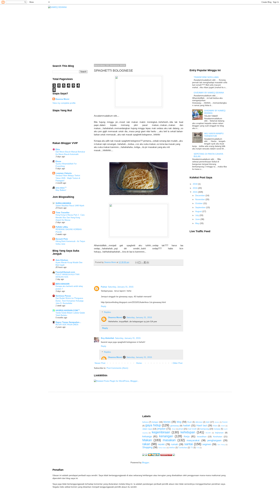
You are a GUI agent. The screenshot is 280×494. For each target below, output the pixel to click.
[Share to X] (142, 262)
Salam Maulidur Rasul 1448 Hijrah (70, 205)
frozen (225, 422)
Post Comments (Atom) (117, 368)
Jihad (173, 429)
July (197, 215)
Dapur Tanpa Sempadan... (68, 322)
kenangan (166, 436)
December (200, 195)
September (200, 207)
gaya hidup (153, 425)
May (197, 223)
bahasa (145, 422)
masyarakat (193, 440)
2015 (195, 192)
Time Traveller (62, 212)
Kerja (186, 436)
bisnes (167, 421)
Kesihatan (217, 436)
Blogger (145, 462)
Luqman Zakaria (64, 173)
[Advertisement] (105, 403)
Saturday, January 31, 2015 (120, 287)
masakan (169, 440)
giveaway (174, 425)
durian (217, 422)
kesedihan (201, 436)
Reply (103, 306)
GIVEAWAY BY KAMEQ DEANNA (209, 92)
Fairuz (104, 287)
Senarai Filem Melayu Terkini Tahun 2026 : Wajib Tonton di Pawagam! (68, 178)
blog (179, 421)
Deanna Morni (115, 317)
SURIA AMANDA (63, 203)
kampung (204, 429)
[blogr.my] (174, 455)
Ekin (58, 149)
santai (188, 444)
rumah (174, 444)
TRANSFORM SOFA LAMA (206, 77)
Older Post (177, 363)
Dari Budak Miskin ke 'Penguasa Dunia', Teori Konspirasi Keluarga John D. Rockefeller (69, 300)
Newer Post (100, 363)
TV (191, 448)
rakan (146, 444)
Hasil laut (201, 425)
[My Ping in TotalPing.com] (166, 455)
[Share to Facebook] (145, 262)
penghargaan (214, 440)
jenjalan (161, 428)
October (199, 203)
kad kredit (192, 429)
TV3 (197, 447)
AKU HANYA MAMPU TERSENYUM (214, 134)
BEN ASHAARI (62, 284)
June (197, 219)
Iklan (215, 426)
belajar (155, 422)
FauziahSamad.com (65, 272)
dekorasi (199, 422)
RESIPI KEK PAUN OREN (67, 324)
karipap (217, 429)
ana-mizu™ (61, 188)
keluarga (147, 436)
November (200, 199)
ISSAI (223, 426)
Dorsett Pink (62, 239)
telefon (172, 448)
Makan (147, 440)
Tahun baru (162, 447)
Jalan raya (147, 429)
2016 (195, 188)
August (198, 211)
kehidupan (188, 432)
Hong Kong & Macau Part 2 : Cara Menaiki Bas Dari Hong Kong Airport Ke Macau (70, 217)
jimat (180, 429)
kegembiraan (161, 432)
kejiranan (219, 432)
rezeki (161, 444)
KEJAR (208, 433)
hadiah (186, 425)
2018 (195, 184)
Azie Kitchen (62, 260)
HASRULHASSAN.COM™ (68, 310)
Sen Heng (221, 444)
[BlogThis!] (139, 262)
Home (139, 363)
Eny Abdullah (107, 338)
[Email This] (136, 262)
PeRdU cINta (62, 227)
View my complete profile (64, 103)
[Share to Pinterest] (147, 262)
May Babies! (61, 190)
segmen (206, 444)
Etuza (58, 161)
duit (207, 422)
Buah (189, 422)
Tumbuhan (182, 448)
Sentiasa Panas (63, 296)
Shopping (147, 447)
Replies (107, 312)
